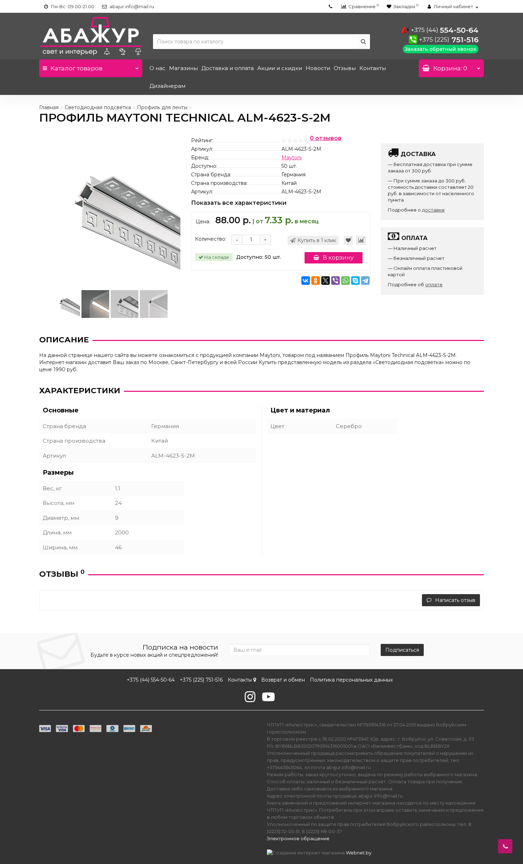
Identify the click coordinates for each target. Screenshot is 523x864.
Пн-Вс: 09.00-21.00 (72, 6)
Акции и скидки (279, 68)
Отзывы (345, 68)
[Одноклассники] (315, 280)
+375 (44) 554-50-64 (151, 680)
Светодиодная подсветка (98, 107)
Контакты (372, 68)
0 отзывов (326, 138)
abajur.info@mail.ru (131, 6)
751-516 (449, 39)
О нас (157, 68)
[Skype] (355, 280)
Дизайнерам (167, 85)
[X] (325, 280)
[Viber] (335, 280)
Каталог (76, 68)
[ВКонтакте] (305, 280)
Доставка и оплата (227, 68)
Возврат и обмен (283, 680)
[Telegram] (365, 280)
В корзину (338, 257)
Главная (49, 107)
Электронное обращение (298, 838)
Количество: (210, 239)
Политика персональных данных (351, 680)
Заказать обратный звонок (440, 49)
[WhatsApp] (345, 280)
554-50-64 (445, 30)
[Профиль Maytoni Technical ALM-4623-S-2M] (66, 303)
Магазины (183, 68)
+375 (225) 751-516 (201, 680)
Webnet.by (358, 852)
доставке (433, 210)
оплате (434, 284)
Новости (318, 68)
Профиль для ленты (162, 107)
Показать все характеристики (238, 203)
